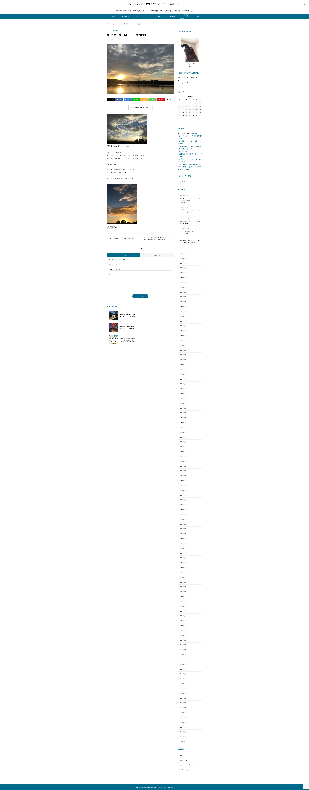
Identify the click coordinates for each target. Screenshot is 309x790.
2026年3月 (183, 277)
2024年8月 (183, 369)
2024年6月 (183, 379)
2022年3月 (183, 509)
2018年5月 (183, 732)
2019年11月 (183, 645)
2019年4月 (183, 678)
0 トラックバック (157, 255)
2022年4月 (183, 504)
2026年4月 (183, 272)
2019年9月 (183, 654)
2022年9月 (183, 480)
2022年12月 (183, 466)
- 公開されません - (115, 269)
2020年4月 (183, 620)
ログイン (182, 755)
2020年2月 (183, 630)
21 (193, 112)
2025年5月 (183, 326)
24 (179, 115)
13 (190, 109)
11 (183, 109)
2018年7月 (183, 722)
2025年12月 (183, 292)
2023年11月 (183, 413)
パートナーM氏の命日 (112, 30)
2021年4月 (183, 562)
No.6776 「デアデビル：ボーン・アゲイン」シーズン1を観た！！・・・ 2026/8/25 (190, 212)
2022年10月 (183, 475)
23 (200, 112)
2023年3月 (183, 451)
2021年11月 (183, 529)
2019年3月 (183, 683)
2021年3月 (183, 567)
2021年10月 (183, 533)
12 (186, 109)
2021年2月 (183, 572)
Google (160, 16)
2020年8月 (183, 601)
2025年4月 (183, 330)
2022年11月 (183, 471)
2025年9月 (183, 306)
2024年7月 (183, 374)
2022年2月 (183, 514)
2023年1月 (183, 461)
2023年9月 (183, 422)
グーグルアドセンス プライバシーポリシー (183, 16)
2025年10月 (183, 301)
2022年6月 (183, 495)
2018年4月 (183, 736)
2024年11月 (183, 355)
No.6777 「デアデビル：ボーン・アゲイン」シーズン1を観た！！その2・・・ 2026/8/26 (190, 200)
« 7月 (179, 122)
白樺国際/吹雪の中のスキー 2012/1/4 (190, 146)
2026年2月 (183, 282)
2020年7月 (183, 606)
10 (179, 109)
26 (186, 115)
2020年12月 (183, 582)
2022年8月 (183, 485)
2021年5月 (183, 558)
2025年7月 (183, 316)
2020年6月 (183, 611)
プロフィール (125, 16)
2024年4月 (183, 388)
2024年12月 (183, 350)
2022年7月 (183, 490)
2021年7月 (183, 548)
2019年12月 (183, 640)
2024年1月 (183, 403)
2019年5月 (183, 674)
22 (196, 112)
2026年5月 (183, 268)
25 (183, 115)
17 (179, 112)
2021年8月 (183, 543)
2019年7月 (183, 664)
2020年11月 (183, 587)
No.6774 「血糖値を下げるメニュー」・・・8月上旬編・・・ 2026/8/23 (189, 232)
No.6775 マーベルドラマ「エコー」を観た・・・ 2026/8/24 (190, 222)
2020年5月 (183, 616)
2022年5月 (183, 500)
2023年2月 (183, 456)
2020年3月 (183, 625)
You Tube (196, 16)
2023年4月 (183, 446)
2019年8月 (183, 659)
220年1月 (182, 741)
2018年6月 (183, 727)
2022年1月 (183, 519)
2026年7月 (183, 258)
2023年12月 (183, 408)
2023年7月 (183, 432)
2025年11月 (183, 297)
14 (193, 109)
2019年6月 (183, 669)
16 (200, 109)
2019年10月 (183, 649)
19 (186, 112)
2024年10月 (183, 359)
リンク (137, 16)
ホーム (113, 16)
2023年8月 (183, 427)
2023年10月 (183, 417)
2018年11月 (183, 703)
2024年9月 (183, 364)
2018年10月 (183, 707)
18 (183, 112)
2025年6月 (183, 321)
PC (149, 16)
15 (196, 109)
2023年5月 (183, 442)
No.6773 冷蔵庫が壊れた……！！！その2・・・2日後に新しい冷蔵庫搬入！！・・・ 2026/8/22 (190, 242)
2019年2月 (183, 688)
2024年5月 (183, 384)
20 (190, 112)
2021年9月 (183, 538)
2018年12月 (183, 698)
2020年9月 (183, 596)
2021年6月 (183, 553)
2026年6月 (183, 263)
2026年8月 (183, 253)
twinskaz (194, 133)
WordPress (172, 16)
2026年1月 (183, 287)
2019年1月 (183, 693)
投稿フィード (183, 760)
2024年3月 (183, 393)
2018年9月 (183, 712)
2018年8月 (183, 717)
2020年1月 (183, 635)
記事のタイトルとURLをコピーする (140, 107)
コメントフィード (185, 765)
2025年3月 (183, 335)
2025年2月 (183, 340)
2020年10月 (183, 591)
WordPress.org (184, 770)
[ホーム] (107, 24)
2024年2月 (183, 398)
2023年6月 (183, 437)
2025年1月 (183, 345)
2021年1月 (183, 577)
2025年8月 (183, 311)
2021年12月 (183, 524)
